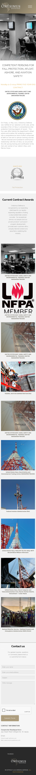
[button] (30, 7)
